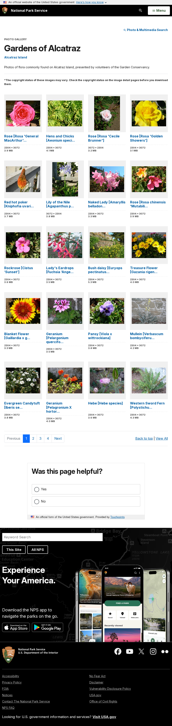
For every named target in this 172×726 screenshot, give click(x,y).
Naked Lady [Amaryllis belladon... (106, 204)
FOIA (5, 688)
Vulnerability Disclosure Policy (110, 688)
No (43, 501)
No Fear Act (97, 676)
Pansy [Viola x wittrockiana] (100, 336)
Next (58, 438)
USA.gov (95, 695)
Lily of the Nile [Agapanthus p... (60, 204)
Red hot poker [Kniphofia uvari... (19, 204)
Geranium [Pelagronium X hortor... (59, 407)
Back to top (144, 438)
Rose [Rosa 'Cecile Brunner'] (104, 138)
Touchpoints (117, 517)
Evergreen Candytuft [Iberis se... (22, 405)
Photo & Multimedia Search (147, 30)
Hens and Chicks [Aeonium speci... (60, 138)
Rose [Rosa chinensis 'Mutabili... (148, 204)
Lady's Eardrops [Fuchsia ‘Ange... (60, 270)
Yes (44, 489)
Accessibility (10, 676)
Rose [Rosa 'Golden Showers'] (146, 138)
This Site (13, 550)
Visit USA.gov (104, 717)
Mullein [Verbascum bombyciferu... (146, 336)
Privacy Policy (12, 682)
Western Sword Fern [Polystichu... (147, 405)
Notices (7, 695)
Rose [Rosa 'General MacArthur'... (21, 138)
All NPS (37, 550)
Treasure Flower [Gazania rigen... (144, 270)
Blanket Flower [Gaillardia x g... (17, 336)
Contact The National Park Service (26, 701)
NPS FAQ (8, 707)
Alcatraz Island (15, 57)
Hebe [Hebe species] (105, 403)
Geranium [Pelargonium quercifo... (57, 338)
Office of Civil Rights (103, 701)
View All (162, 438)
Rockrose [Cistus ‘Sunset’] (18, 270)
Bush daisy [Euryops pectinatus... (105, 270)
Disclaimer (96, 682)
